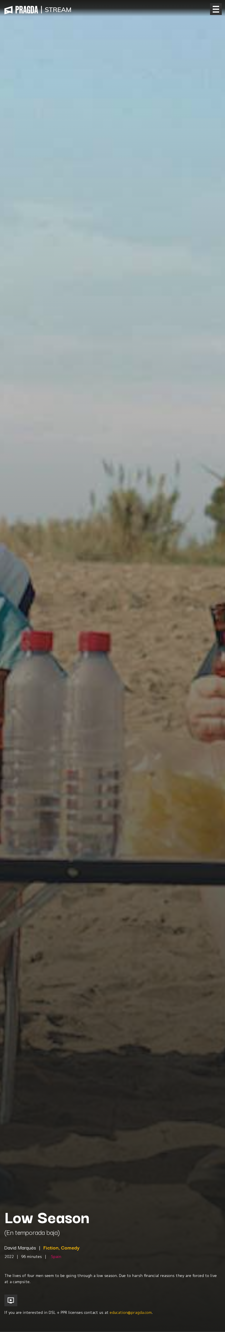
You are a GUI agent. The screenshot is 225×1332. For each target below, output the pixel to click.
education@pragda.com (131, 1312)
